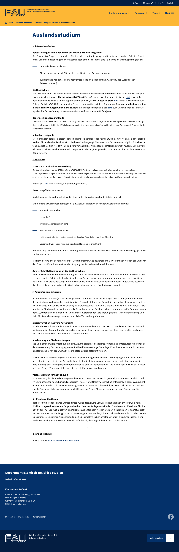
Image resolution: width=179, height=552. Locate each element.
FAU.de (135, 3)
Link (128, 97)
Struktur (146, 3)
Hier (116, 100)
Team (155, 13)
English (170, 3)
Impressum (10, 516)
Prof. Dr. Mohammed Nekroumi (63, 440)
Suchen (158, 3)
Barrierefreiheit (39, 516)
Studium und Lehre (118, 13)
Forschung (139, 13)
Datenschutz (23, 516)
